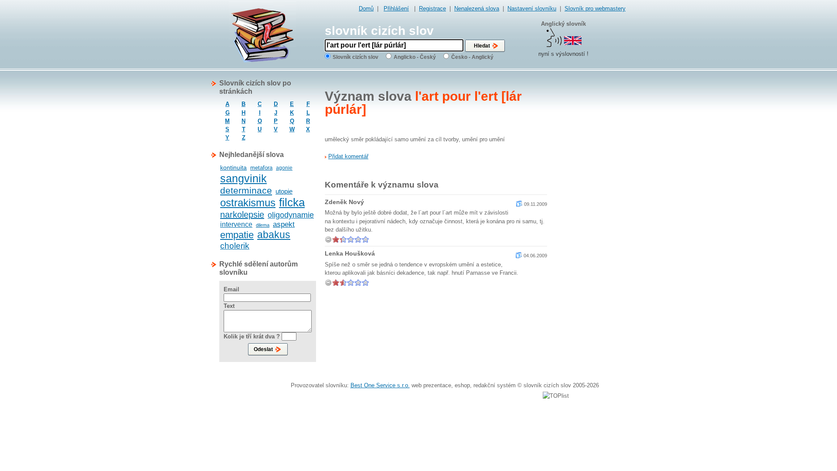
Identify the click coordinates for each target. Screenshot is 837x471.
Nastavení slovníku (531, 8)
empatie (237, 234)
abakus (273, 234)
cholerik (234, 245)
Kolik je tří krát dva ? (252, 336)
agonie (284, 168)
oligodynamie (291, 215)
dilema (262, 225)
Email (231, 289)
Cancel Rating (328, 239)
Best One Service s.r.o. (380, 385)
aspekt (284, 224)
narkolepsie (242, 214)
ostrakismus (248, 202)
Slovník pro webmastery (595, 8)
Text (229, 306)
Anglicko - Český (415, 57)
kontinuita (233, 167)
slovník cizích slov (379, 31)
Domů (366, 8)
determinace (246, 190)
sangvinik (243, 178)
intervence (236, 224)
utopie (284, 191)
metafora (261, 167)
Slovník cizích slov (355, 57)
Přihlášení (396, 8)
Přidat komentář (348, 156)
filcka (292, 202)
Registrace (432, 8)
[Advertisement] (591, 210)
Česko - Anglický (472, 57)
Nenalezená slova (476, 8)
